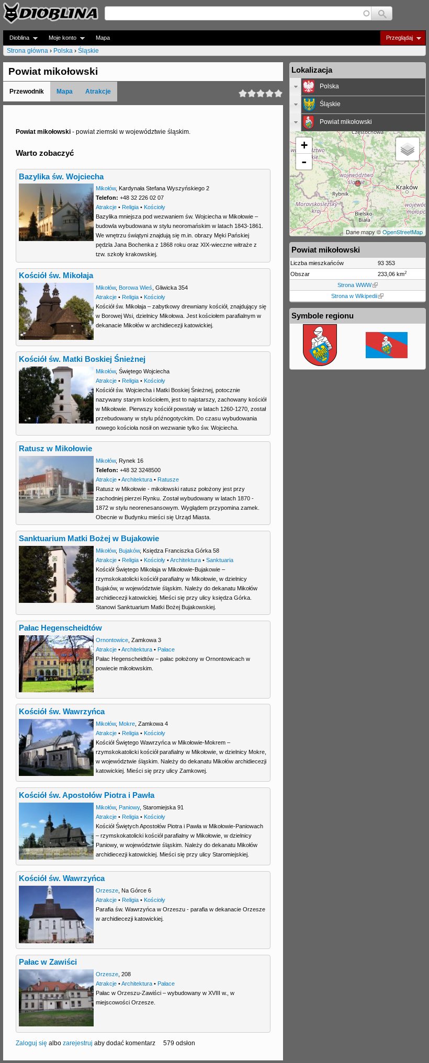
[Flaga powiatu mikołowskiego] (387, 356)
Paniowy (129, 807)
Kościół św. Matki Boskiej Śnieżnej (82, 359)
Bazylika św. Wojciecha (61, 177)
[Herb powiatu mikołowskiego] (320, 364)
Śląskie (88, 50)
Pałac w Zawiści (48, 962)
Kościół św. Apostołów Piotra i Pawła (86, 795)
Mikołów (106, 188)
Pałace (166, 649)
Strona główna (27, 50)
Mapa (103, 38)
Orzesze (107, 890)
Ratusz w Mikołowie (55, 448)
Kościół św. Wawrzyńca (62, 711)
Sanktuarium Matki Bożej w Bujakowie (89, 538)
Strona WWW (354, 285)
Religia (130, 207)
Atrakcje (98, 91)
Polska (63, 50)
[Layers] (407, 149)
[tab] (357, 87)
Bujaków (129, 550)
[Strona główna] (50, 13)
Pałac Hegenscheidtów (60, 628)
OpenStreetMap (402, 231)
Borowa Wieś (135, 287)
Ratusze (168, 479)
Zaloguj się (31, 1043)
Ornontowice (112, 640)
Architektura (136, 479)
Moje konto (59, 38)
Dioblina (16, 38)
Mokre (127, 724)
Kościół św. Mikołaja (56, 275)
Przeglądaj (396, 38)
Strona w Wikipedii (354, 296)
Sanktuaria (219, 560)
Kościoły (154, 207)
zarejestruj (78, 1043)
